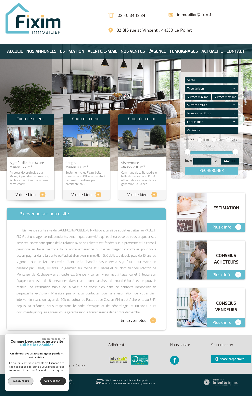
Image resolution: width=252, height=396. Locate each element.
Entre (188, 161)
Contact (235, 51)
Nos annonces (41, 51)
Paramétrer (20, 381)
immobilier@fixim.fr (195, 14)
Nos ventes (133, 51)
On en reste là (51, 338)
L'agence (157, 51)
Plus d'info (226, 227)
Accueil (15, 51)
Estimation (72, 51)
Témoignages (183, 51)
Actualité (212, 51)
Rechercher (211, 170)
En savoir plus (138, 320)
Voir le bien (29, 194)
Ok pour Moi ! (53, 381)
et (216, 161)
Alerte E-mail (102, 51)
